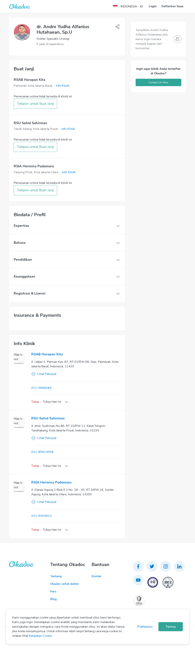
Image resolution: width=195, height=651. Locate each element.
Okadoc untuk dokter (64, 584)
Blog (53, 599)
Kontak (96, 576)
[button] (62, 85)
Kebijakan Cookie (40, 636)
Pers (53, 591)
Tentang (56, 576)
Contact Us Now (158, 82)
